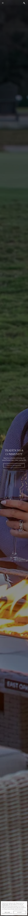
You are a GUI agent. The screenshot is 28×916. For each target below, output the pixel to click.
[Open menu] (3, 3)
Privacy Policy (5, 904)
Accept (19, 912)
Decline (7, 912)
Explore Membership (14, 465)
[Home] (24, 3)
